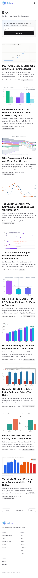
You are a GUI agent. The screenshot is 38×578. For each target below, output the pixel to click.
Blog (21, 550)
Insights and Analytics (27, 80)
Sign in (4, 561)
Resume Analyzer (7, 535)
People (22, 544)
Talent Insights (6, 541)
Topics (22, 553)
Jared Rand (5, 80)
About (4, 547)
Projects (22, 269)
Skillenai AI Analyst (7, 126)
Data (21, 535)
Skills (21, 538)
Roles (22, 541)
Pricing (4, 544)
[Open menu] (34, 2)
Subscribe (19, 33)
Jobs (3, 538)
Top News (23, 547)
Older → (32, 510)
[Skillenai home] (7, 3)
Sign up (4, 564)
